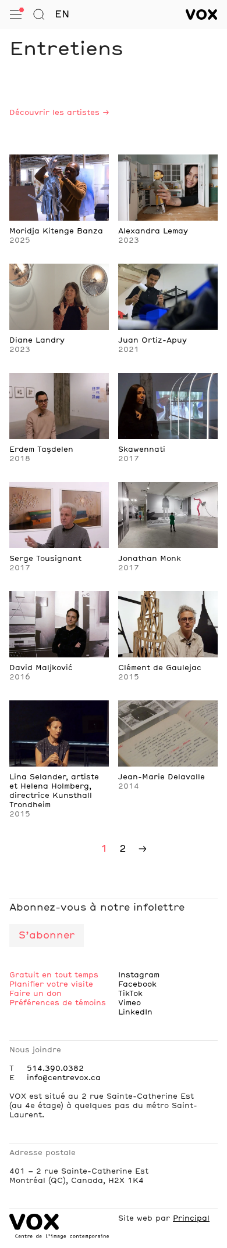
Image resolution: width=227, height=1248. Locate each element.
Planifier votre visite (51, 984)
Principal (191, 1218)
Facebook (137, 984)
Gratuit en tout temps (53, 975)
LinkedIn (135, 1012)
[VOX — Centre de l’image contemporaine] (202, 14)
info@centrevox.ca (64, 1077)
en (62, 14)
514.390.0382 (55, 1068)
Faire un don (35, 993)
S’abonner (47, 935)
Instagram (138, 975)
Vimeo (129, 1002)
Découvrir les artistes (54, 112)
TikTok (130, 993)
